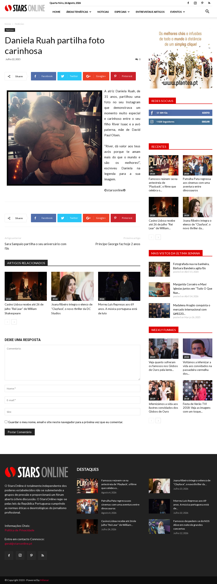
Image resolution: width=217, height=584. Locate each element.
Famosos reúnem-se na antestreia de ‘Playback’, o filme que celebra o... (118, 484)
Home (56, 11)
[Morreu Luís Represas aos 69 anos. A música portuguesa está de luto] (119, 286)
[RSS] (209, 3)
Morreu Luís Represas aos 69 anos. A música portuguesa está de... (191, 504)
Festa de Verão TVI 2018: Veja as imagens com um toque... (196, 407)
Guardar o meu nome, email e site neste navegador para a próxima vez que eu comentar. (65, 422)
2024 (152, 357)
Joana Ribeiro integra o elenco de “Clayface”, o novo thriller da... (197, 224)
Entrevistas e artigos (150, 11)
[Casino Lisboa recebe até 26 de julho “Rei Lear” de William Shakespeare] (26, 286)
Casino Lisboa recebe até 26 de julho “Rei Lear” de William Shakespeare (24, 309)
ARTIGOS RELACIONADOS (26, 263)
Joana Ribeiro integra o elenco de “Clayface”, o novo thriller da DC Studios (71, 309)
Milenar (44, 580)
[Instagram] (195, 3)
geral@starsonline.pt (18, 543)
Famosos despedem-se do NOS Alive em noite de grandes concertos (191, 524)
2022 (186, 357)
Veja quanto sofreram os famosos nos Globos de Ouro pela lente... (163, 365)
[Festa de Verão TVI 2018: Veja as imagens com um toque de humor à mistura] (198, 390)
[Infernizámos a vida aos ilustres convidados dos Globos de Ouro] (163, 390)
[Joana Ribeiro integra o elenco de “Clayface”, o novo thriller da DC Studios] (72, 286)
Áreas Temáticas (77, 11)
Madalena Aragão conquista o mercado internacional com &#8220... (191, 309)
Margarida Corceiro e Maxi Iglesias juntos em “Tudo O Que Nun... (192, 288)
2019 (152, 398)
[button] (207, 12)
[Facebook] (188, 3)
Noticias (103, 11)
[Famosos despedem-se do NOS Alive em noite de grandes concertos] (159, 526)
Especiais (120, 11)
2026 (8, 299)
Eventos (176, 11)
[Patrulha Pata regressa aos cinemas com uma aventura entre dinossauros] (198, 165)
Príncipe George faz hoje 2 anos (117, 244)
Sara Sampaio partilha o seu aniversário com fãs (35, 246)
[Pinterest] (202, 3)
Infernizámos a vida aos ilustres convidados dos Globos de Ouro (163, 407)
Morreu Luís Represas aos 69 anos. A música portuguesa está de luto (117, 309)
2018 (186, 398)
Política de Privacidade (19, 530)
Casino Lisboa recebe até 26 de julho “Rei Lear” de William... (162, 224)
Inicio (8, 23)
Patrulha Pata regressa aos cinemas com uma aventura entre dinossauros (120, 504)
